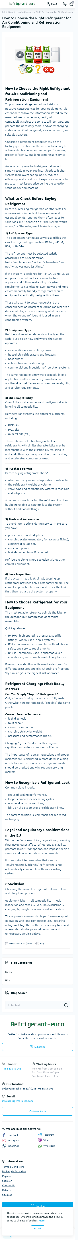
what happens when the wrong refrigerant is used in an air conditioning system (35, 315)
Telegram (48, 1134)
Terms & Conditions (13, 1166)
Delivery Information (14, 1171)
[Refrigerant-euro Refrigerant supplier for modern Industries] (37, 1025)
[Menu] (4, 4)
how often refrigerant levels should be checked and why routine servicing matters (35, 767)
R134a (49, 242)
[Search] (66, 1005)
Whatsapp (49, 1145)
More (42, 1220)
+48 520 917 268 (11, 1068)
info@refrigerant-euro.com (17, 1100)
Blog (10, 12)
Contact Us (8, 1185)
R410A (59, 242)
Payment (7, 1176)
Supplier (7, 1180)
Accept (37, 1228)
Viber (46, 1140)
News (8, 972)
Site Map (7, 1194)
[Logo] (22, 3)
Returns (6, 1190)
